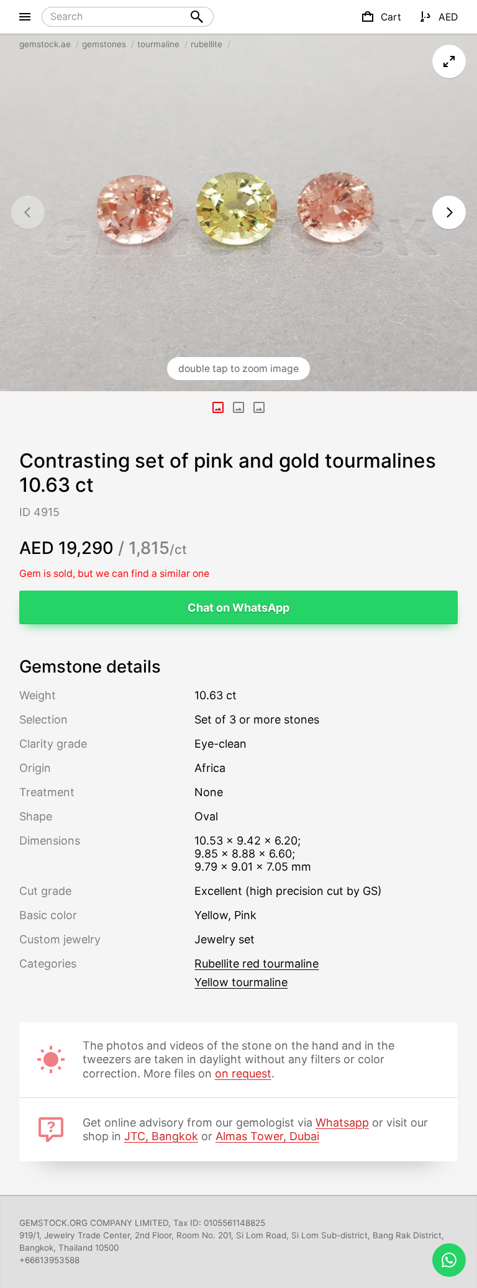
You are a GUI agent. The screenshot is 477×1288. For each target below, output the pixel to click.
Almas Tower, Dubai (267, 1136)
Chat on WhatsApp (238, 607)
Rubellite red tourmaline (256, 963)
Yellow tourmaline (241, 982)
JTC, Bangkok (161, 1136)
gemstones (104, 44)
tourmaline (158, 44)
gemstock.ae (45, 44)
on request (243, 1073)
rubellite (206, 44)
